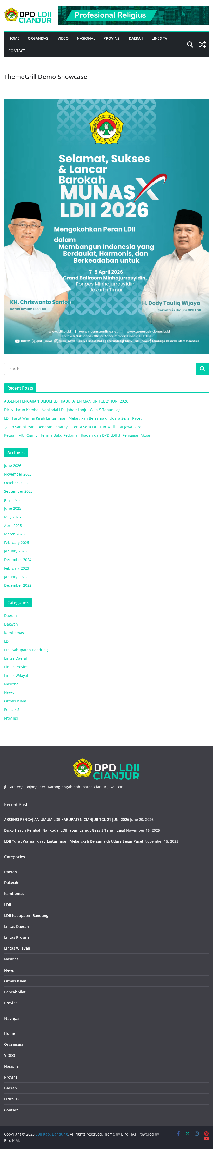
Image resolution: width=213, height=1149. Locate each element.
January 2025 (15, 551)
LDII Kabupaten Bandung (26, 649)
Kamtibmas (14, 632)
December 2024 (17, 559)
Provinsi (112, 38)
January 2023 (15, 576)
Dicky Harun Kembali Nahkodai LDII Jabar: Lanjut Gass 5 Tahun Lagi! (63, 409)
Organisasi (38, 38)
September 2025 (18, 491)
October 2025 (16, 482)
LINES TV (159, 38)
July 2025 (12, 499)
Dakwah (11, 624)
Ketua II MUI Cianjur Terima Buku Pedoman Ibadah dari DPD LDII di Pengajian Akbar (77, 435)
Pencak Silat (14, 709)
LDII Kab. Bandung (52, 1134)
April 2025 (13, 525)
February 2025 (16, 542)
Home (13, 38)
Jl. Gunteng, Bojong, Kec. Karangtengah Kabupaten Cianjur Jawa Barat (65, 786)
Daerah (136, 38)
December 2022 (17, 585)
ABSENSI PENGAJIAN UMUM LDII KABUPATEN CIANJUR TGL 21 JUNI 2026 (66, 401)
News (9, 692)
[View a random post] (202, 44)
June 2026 (12, 465)
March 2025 (14, 534)
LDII (7, 641)
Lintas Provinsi (16, 666)
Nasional (86, 38)
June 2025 (12, 508)
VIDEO (63, 38)
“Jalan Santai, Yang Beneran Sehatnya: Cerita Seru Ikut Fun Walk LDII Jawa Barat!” (74, 426)
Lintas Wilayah (16, 675)
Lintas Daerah (16, 658)
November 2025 (18, 474)
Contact (16, 50)
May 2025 (12, 516)
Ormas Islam (15, 701)
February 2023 (16, 568)
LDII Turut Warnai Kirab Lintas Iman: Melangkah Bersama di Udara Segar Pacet (73, 418)
